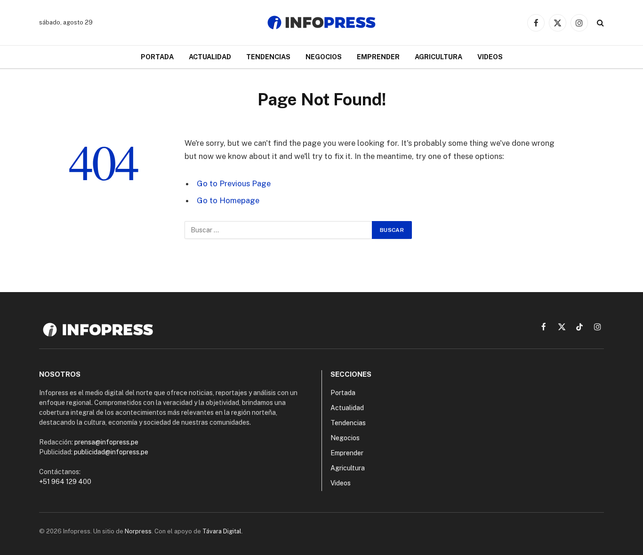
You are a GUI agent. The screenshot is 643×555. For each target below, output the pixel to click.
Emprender (378, 57)
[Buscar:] (279, 230)
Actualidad (210, 57)
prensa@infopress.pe (106, 442)
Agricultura (438, 57)
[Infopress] (321, 22)
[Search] (599, 22)
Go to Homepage (228, 200)
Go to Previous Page (234, 183)
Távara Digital (221, 531)
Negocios (323, 57)
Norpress (138, 531)
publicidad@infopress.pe (111, 452)
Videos (490, 57)
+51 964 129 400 (65, 481)
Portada (157, 57)
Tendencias (268, 57)
